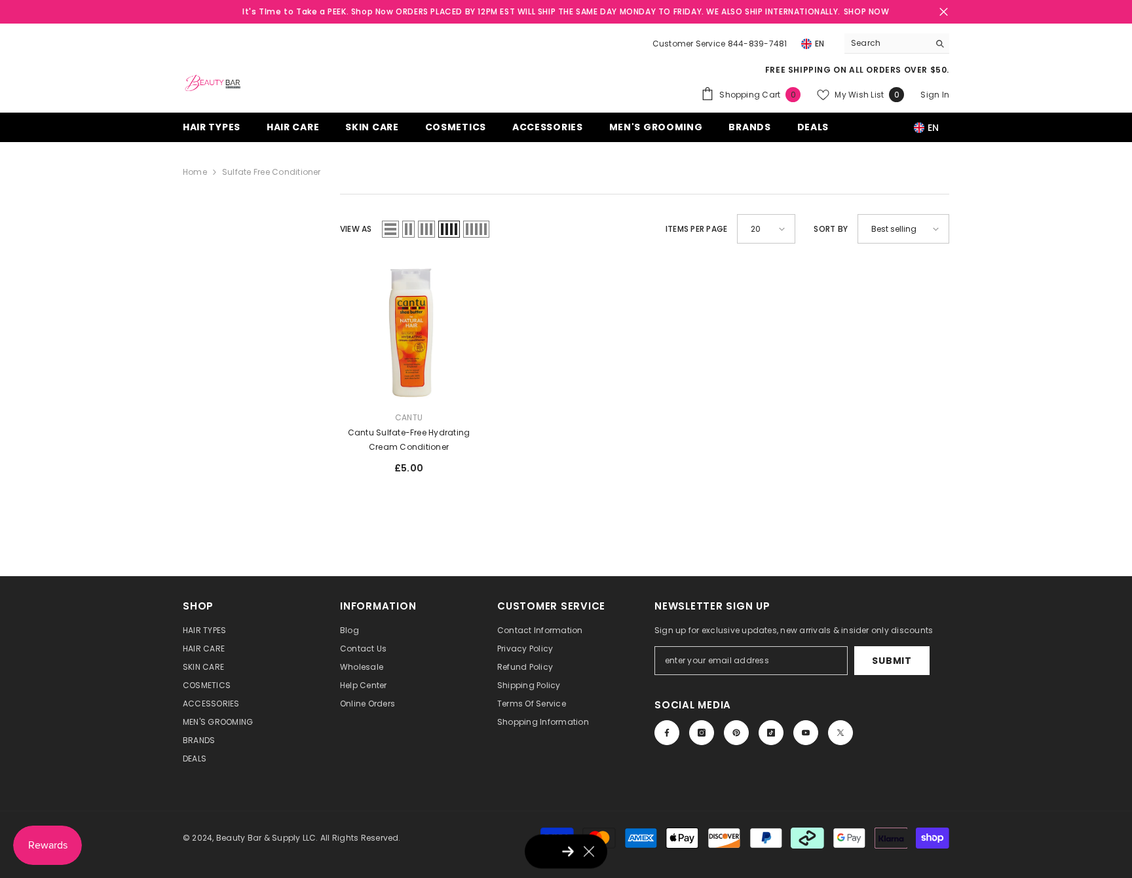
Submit (891, 660)
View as (356, 228)
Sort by (831, 228)
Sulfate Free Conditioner (271, 171)
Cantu (409, 417)
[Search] (896, 43)
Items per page (696, 228)
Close (943, 12)
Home (195, 171)
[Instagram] (701, 732)
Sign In (934, 94)
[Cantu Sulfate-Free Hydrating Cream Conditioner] (409, 332)
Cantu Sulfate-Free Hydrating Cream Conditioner (409, 439)
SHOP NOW (867, 11)
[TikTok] (771, 732)
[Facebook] (666, 732)
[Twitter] (840, 732)
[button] (390, 229)
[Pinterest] (736, 732)
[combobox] (886, 43)
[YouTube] (805, 732)
